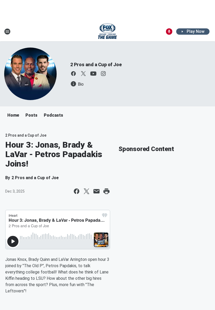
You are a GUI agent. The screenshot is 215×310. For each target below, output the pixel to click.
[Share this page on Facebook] (76, 191)
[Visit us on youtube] (93, 73)
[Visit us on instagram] (103, 73)
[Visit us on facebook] (73, 73)
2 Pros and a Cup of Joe (95, 64)
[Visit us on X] (83, 73)
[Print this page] (106, 191)
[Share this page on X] (86, 191)
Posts (31, 115)
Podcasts (53, 115)
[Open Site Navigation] (7, 31)
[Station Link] (107, 31)
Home (13, 115)
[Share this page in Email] (96, 191)
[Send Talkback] (169, 31)
